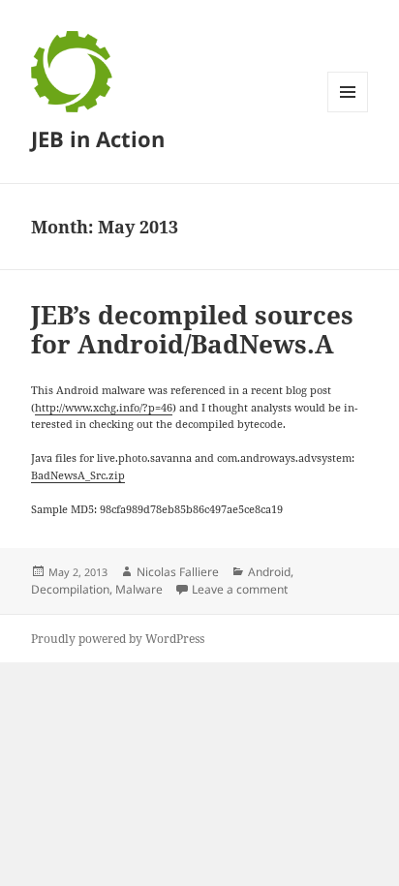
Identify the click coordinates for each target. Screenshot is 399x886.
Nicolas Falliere (178, 572)
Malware (139, 589)
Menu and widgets (348, 111)
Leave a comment (240, 589)
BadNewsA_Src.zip (78, 475)
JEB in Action (98, 138)
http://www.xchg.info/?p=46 (103, 407)
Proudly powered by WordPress (117, 638)
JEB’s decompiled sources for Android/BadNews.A (192, 329)
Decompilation (70, 589)
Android (269, 572)
